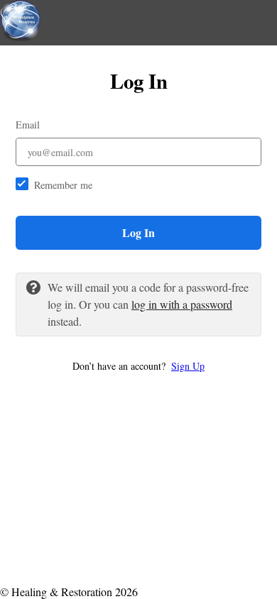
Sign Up (188, 366)
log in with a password (181, 304)
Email (28, 124)
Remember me (63, 185)
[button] (138, 366)
